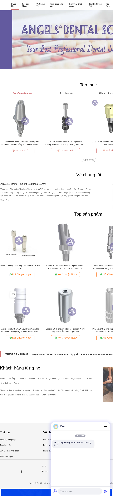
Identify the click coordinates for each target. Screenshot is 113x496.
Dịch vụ (46, 445)
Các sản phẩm (25, 5)
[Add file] (55, 491)
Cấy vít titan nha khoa (9, 451)
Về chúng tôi (40, 5)
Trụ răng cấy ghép (7, 439)
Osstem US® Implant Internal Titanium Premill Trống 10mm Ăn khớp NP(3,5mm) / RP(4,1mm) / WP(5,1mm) (65, 332)
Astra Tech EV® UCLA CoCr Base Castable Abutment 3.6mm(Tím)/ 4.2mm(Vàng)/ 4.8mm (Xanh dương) (20, 332)
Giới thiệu (47, 439)
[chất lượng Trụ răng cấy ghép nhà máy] (56, 39)
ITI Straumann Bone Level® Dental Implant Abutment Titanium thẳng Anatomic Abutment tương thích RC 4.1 (20, 144)
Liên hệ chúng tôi (95, 5)
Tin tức (108, 5)
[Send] (105, 491)
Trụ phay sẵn (5, 445)
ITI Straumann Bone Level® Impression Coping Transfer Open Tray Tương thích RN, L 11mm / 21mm (65, 144)
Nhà (44, 466)
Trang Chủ (13, 5)
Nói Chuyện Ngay (21, 274)
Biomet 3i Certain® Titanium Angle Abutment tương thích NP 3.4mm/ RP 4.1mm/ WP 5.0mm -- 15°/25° (65, 268)
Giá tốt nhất (21, 150)
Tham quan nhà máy (56, 5)
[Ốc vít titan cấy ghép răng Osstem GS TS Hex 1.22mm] (20, 242)
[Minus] (105, 426)
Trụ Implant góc (6, 456)
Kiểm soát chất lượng (75, 5)
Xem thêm (88, 160)
